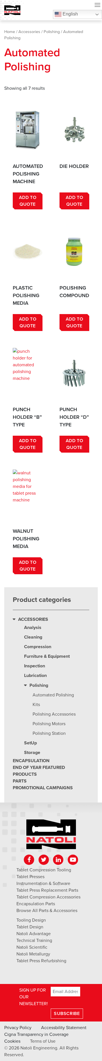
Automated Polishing (53, 695)
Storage (32, 752)
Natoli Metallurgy (33, 954)
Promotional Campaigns (43, 788)
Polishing (52, 31)
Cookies (12, 1041)
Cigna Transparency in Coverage (36, 1034)
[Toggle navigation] (97, 5)
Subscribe (67, 1013)
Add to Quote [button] (74, 201)
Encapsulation (31, 761)
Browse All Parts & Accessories (46, 910)
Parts (20, 781)
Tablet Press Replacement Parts (47, 890)
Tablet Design (29, 927)
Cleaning (33, 637)
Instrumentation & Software (43, 883)
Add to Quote (28, 201)
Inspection (34, 666)
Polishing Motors (49, 724)
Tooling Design (31, 920)
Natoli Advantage (33, 934)
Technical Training (34, 940)
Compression (37, 647)
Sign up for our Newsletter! (33, 997)
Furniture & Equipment (47, 656)
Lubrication (35, 675)
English (69, 14)
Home (9, 31)
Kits (36, 704)
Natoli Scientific (31, 947)
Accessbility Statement (63, 1028)
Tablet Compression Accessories (48, 897)
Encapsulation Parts (35, 904)
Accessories (29, 31)
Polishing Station (49, 733)
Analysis (32, 627)
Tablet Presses (30, 877)
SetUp (30, 743)
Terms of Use (43, 1041)
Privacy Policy (17, 1028)
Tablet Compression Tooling (43, 870)
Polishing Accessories (54, 714)
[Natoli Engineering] (51, 836)
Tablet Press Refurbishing (41, 961)
